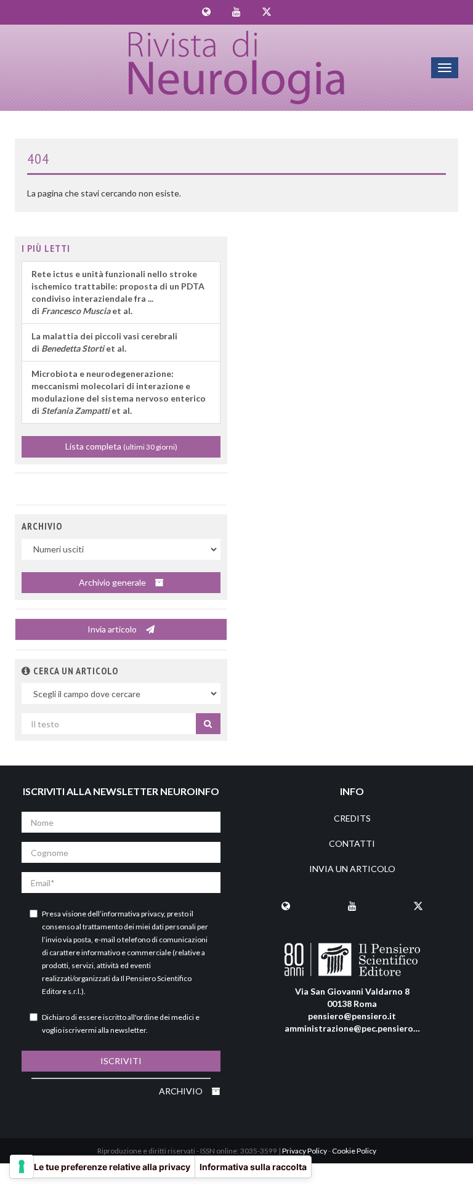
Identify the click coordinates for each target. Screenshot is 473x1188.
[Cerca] (208, 723)
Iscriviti (121, 1061)
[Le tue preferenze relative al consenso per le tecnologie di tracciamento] (21, 1166)
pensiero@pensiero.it (352, 1016)
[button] (26, 671)
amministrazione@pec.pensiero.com (358, 1028)
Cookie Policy (354, 1150)
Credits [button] (352, 818)
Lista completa (121, 446)
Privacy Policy (304, 1150)
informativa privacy (133, 913)
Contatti (352, 843)
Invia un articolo (352, 868)
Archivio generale (113, 582)
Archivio (181, 1091)
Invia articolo (113, 629)
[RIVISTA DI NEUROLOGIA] (236, 68)
